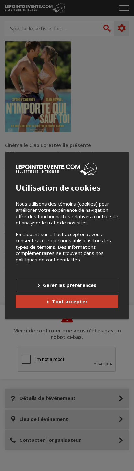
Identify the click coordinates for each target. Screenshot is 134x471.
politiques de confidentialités (48, 259)
